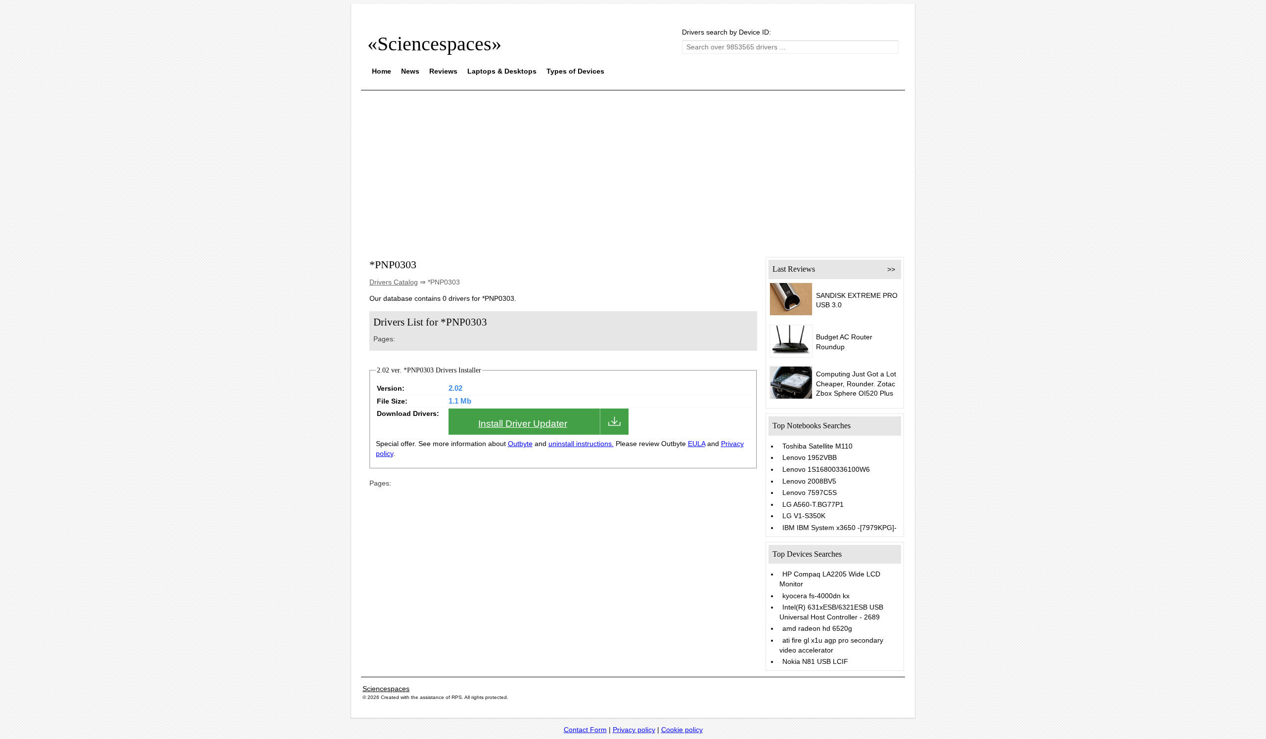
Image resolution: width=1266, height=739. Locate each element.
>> (891, 269)
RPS (457, 697)
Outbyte (520, 444)
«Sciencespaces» (434, 44)
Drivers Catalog (393, 282)
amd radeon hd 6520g (817, 628)
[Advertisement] (633, 167)
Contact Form (585, 730)
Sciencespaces (385, 689)
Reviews (443, 71)
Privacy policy (634, 730)
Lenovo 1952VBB (809, 457)
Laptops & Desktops (502, 71)
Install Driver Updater (522, 423)
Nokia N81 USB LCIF (815, 661)
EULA (696, 444)
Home (381, 71)
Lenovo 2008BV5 (809, 481)
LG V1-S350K (803, 516)
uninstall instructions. (581, 444)
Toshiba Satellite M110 (817, 446)
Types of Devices (575, 71)
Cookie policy (682, 730)
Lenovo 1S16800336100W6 (826, 469)
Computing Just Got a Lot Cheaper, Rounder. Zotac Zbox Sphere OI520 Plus (856, 383)
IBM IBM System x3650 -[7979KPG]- (839, 528)
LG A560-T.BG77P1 (813, 504)
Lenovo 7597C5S (809, 492)
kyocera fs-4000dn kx (816, 596)
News (410, 71)
